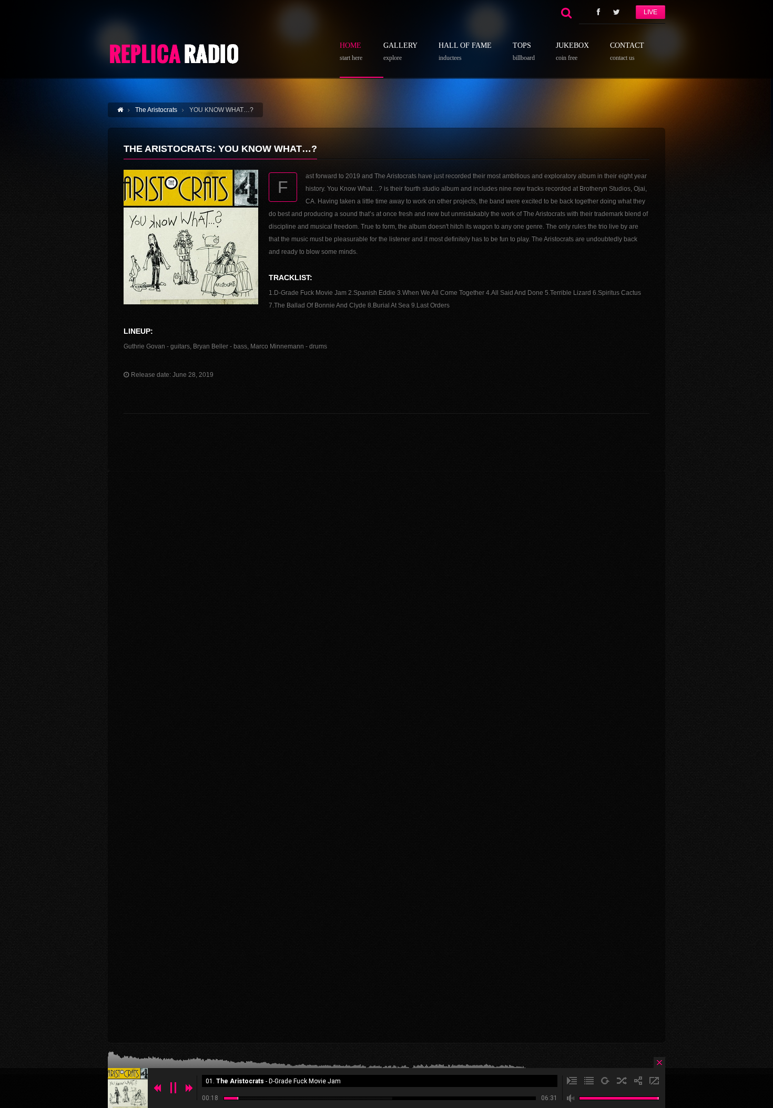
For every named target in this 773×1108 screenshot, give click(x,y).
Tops (524, 51)
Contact (627, 51)
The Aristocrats (156, 110)
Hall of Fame (465, 51)
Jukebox (572, 51)
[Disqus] (386, 618)
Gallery (400, 51)
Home (351, 51)
